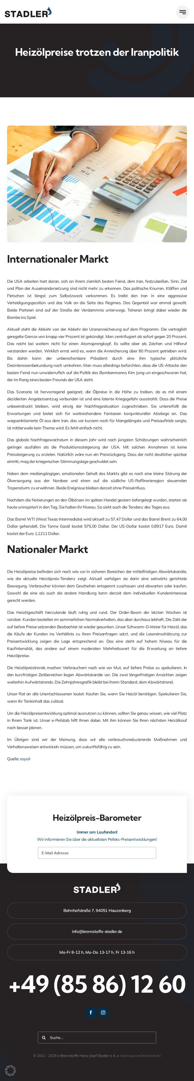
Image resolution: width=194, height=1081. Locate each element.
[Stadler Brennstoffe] (28, 8)
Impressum (128, 1055)
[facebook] (91, 1012)
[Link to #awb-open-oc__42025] (182, 12)
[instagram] (103, 1012)
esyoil (25, 758)
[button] (10, 1070)
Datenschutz (151, 1055)
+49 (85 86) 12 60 (97, 984)
